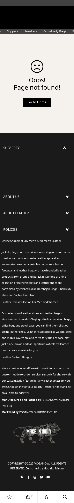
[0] (28, 497)
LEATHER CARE (14, 224)
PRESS (8, 208)
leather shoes (30, 313)
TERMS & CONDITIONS (21, 253)
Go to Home (37, 102)
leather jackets (26, 283)
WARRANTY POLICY (18, 260)
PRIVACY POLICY (15, 266)
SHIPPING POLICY (17, 240)
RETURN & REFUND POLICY (24, 247)
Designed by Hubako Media (45, 468)
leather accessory (54, 380)
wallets (60, 331)
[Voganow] (37, 11)
